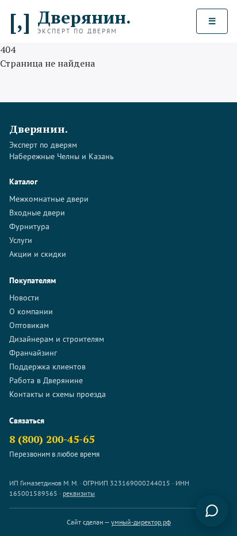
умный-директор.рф (141, 522)
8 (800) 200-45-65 (51, 439)
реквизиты (79, 493)
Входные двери (37, 212)
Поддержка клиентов (47, 366)
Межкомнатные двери (49, 199)
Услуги (20, 240)
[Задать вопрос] (212, 511)
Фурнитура (29, 226)
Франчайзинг (33, 353)
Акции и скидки (37, 254)
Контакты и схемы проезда (57, 394)
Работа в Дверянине (46, 380)
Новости (24, 297)
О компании (31, 311)
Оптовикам (29, 325)
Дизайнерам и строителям (56, 339)
